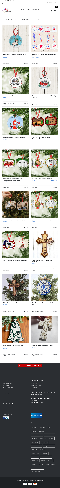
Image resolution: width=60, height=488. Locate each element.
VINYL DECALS (34, 400)
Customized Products (36, 446)
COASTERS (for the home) (37, 435)
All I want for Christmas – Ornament (14, 137)
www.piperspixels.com (9, 397)
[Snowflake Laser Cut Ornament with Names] (44, 287)
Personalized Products (49, 435)
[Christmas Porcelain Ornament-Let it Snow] (15, 38)
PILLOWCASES (35, 457)
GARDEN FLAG (35, 460)
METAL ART (41, 464)
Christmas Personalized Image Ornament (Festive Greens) (12, 179)
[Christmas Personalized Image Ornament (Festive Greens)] (15, 163)
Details (26, 63)
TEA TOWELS (34, 427)
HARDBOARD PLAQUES (50, 464)
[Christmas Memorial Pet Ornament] (44, 163)
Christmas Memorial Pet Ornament (42, 178)
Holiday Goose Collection (49, 446)
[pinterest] (10, 0)
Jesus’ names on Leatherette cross (42, 345)
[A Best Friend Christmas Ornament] (15, 80)
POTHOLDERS (41, 431)
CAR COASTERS (43, 438)
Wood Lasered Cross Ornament (12, 303)
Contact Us (34, 383)
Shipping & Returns (36, 385)
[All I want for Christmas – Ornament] (15, 121)
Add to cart (6, 63)
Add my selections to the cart (9, 104)
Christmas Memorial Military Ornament (15, 260)
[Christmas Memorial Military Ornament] (15, 244)
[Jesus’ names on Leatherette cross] (44, 329)
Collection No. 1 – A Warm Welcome (39, 449)
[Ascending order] (18, 19)
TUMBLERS (51, 438)
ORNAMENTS (34, 438)
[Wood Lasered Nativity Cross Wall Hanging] (44, 244)
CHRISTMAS (42, 427)
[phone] (2, 3)
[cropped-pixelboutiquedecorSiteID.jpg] (6, 6)
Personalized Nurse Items (46, 457)
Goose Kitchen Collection (37, 471)
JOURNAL (34, 464)
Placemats (50, 460)
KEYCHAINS (43, 460)
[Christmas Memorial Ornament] (44, 204)
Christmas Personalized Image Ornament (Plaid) (41, 138)
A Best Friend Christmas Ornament (14, 96)
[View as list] (38, 19)
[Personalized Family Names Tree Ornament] (15, 329)
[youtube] (8, 0)
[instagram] (5, 0)
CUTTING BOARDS (35, 453)
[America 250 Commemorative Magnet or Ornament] (44, 38)
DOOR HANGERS (35, 442)
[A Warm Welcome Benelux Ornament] (15, 204)
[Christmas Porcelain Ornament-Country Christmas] (44, 80)
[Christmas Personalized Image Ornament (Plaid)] (44, 121)
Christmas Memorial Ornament (41, 220)
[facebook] (2, 0)
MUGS (49, 427)
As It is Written (44, 442)
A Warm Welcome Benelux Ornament (14, 220)
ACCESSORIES (44, 453)
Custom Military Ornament (37, 468)
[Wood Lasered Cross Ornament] (15, 287)
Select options (36, 63)
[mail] (13, 0)
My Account (34, 387)
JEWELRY (34, 431)
